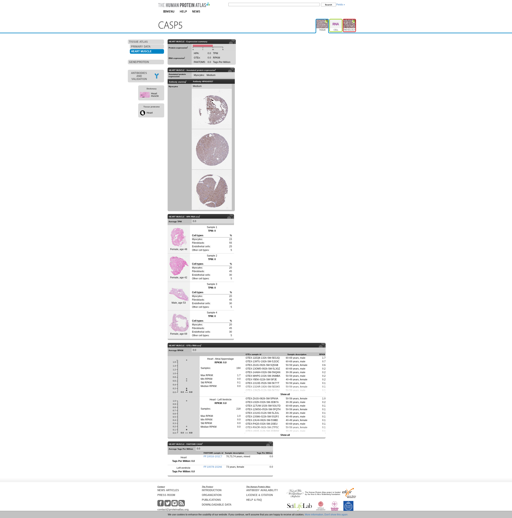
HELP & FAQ (254, 499)
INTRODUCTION (211, 490)
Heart (150, 112)
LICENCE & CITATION (259, 495)
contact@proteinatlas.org (173, 509)
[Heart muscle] (145, 96)
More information (314, 514)
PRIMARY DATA (140, 46)
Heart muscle (155, 94)
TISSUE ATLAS (138, 41)
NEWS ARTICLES (168, 490)
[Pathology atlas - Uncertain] (349, 20)
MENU (170, 11)
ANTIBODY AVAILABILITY (262, 490)
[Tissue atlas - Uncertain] (322, 20)
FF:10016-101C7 (213, 456)
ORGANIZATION (211, 495)
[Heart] (142, 114)
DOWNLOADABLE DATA (216, 504)
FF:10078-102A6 (213, 466)
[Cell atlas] (336, 20)
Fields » (340, 4)
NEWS (196, 11)
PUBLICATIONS (211, 499)
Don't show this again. (336, 514)
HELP (183, 11)
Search (328, 5)
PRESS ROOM (166, 495)
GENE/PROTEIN (139, 62)
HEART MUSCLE (141, 51)
